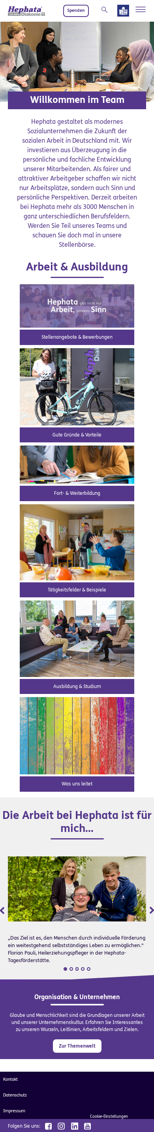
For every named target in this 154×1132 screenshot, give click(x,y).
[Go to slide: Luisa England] (71, 969)
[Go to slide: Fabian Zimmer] (88, 969)
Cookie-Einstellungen (109, 1116)
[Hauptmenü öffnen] (140, 9)
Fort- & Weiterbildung (77, 493)
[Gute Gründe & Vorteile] (77, 386)
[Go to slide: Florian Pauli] (65, 969)
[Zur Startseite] (26, 11)
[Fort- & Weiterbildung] (77, 464)
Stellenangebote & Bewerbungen (77, 337)
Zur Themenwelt (77, 1046)
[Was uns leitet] (77, 736)
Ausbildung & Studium (77, 686)
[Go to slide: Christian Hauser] (77, 969)
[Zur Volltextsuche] (106, 10)
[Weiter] (146, 910)
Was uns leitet (77, 784)
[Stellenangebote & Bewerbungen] (77, 306)
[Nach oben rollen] (138, 1116)
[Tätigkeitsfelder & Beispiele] (77, 542)
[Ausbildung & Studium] (77, 638)
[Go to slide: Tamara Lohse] (83, 969)
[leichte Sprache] (123, 12)
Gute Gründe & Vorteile (77, 435)
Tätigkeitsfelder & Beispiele (77, 590)
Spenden (76, 10)
